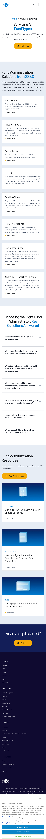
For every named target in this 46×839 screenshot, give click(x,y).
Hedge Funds (6, 703)
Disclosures (5, 751)
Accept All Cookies (23, 827)
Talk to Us (25, 46)
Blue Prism (5, 682)
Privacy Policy (6, 823)
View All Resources (16, 476)
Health (4, 679)
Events (4, 737)
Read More (11, 612)
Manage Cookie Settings (23, 836)
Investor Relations (7, 740)
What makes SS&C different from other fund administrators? (19, 431)
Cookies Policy (7, 817)
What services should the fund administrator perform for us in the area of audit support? (20, 385)
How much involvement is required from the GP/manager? (20, 416)
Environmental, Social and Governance (14, 734)
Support (4, 771)
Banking (4, 696)
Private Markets (7, 710)
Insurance (5, 706)
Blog (3, 761)
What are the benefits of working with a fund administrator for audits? (21, 401)
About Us (5, 727)
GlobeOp (4, 665)
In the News (5, 744)
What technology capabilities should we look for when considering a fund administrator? (21, 368)
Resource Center (7, 768)
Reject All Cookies (23, 832)
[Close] (40, 798)
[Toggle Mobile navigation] (43, 5)
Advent (4, 672)
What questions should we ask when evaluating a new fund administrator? (21, 352)
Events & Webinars (8, 764)
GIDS (3, 669)
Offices (4, 747)
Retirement (5, 713)
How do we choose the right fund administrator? (19, 337)
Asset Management (8, 693)
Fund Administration (28, 19)
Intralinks (5, 676)
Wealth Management (8, 717)
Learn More (11, 112)
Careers (4, 730)
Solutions (13, 19)
